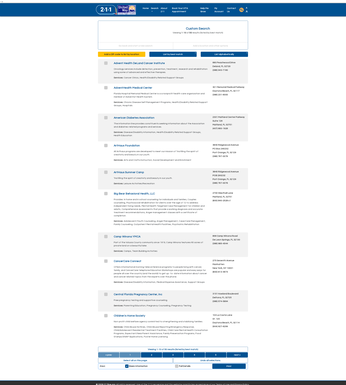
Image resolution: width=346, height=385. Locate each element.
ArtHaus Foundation (127, 145)
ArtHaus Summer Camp (129, 172)
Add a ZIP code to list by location (121, 54)
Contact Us (231, 10)
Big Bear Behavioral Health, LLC (134, 193)
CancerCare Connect (127, 261)
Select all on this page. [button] (136, 360)
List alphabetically (224, 54)
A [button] (247, 10)
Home (146, 8)
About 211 (164, 10)
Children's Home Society (129, 315)
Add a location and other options (210, 46)
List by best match (173, 54)
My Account (219, 10)
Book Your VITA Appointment (180, 10)
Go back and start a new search (135, 46)
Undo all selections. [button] (210, 360)
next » (237, 355)
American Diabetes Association (134, 117)
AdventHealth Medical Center (133, 87)
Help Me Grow (204, 10)
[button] (241, 10)
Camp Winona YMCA (127, 236)
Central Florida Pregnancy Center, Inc (138, 294)
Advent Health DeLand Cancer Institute (139, 63)
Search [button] (155, 8)
